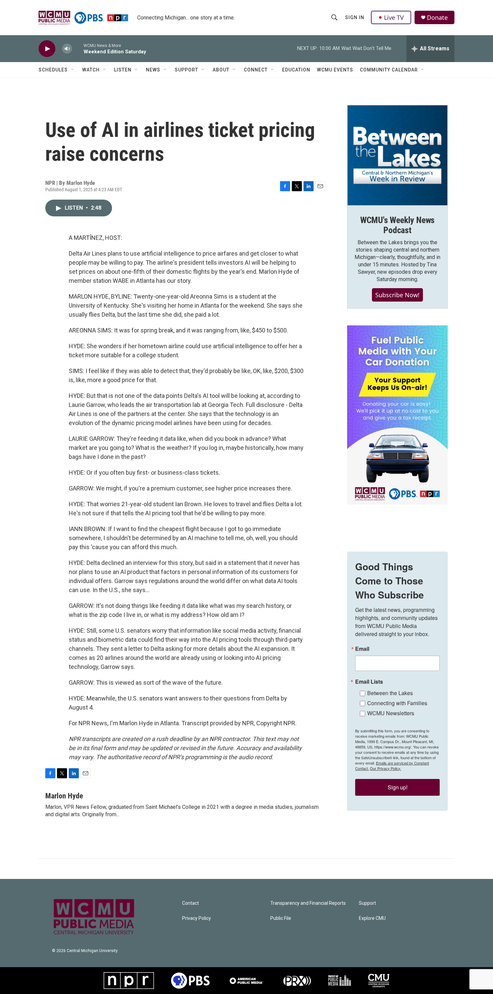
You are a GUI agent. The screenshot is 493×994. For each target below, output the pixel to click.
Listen (122, 69)
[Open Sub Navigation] (72, 69)
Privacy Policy (196, 918)
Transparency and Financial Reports (308, 903)
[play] (47, 49)
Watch (91, 69)
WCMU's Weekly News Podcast (397, 225)
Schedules (53, 69)
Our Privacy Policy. (385, 768)
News (153, 69)
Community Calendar (389, 69)
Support (186, 69)
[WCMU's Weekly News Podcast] (397, 155)
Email (362, 648)
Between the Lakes (390, 693)
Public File (280, 918)
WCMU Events (335, 69)
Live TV (394, 17)
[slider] (78, 48)
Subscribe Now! (397, 295)
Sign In (354, 17)
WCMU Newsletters (390, 713)
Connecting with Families (397, 703)
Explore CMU (372, 918)
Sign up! (397, 787)
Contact (190, 903)
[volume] (67, 48)
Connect (256, 69)
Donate (437, 17)
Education (296, 69)
